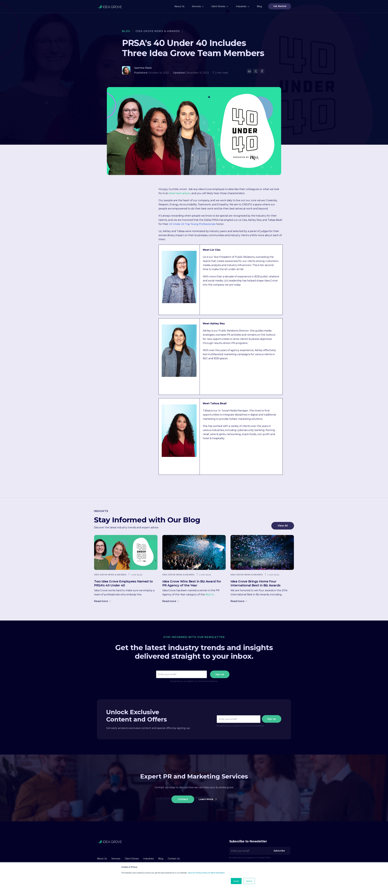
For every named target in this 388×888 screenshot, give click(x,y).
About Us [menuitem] (179, 6)
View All (283, 525)
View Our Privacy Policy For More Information (206, 872)
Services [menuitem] (196, 6)
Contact (183, 799)
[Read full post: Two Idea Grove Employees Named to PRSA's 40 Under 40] (125, 552)
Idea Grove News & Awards (157, 31)
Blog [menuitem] (259, 6)
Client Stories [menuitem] (218, 6)
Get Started (279, 6)
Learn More (206, 799)
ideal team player (179, 193)
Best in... (210, 594)
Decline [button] (249, 881)
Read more (101, 601)
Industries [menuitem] (241, 6)
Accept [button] (236, 881)
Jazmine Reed (143, 67)
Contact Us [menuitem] (174, 858)
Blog (126, 31)
